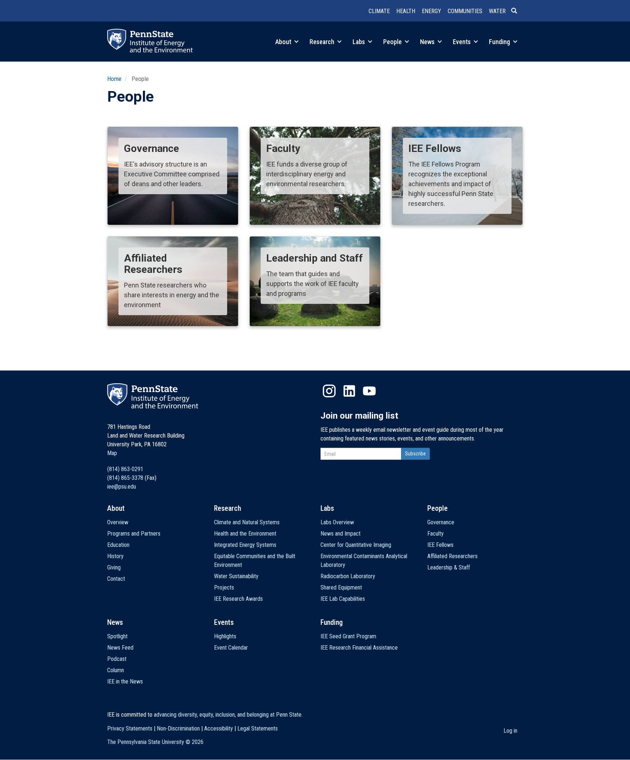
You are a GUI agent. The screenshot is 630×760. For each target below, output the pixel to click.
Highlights (225, 636)
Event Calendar (231, 647)
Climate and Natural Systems (247, 522)
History (115, 556)
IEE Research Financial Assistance (359, 647)
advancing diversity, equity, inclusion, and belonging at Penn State (228, 714)
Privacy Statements (129, 728)
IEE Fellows (440, 544)
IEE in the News (125, 681)
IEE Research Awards (238, 598)
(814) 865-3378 (125, 477)
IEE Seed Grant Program (348, 636)
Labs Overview (337, 522)
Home (114, 78)
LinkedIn (349, 391)
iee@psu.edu (121, 486)
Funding (500, 42)
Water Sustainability (236, 576)
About (284, 42)
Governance (440, 522)
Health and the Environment (245, 533)
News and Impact (340, 533)
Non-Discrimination (178, 728)
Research (323, 42)
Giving (114, 567)
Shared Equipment (341, 587)
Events (462, 42)
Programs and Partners (133, 533)
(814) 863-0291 (125, 469)
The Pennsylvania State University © (155, 742)
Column (115, 670)
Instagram (329, 391)
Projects (224, 587)
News (428, 42)
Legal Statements (257, 728)
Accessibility (218, 728)
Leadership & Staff (448, 567)
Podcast (117, 658)
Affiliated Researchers (452, 556)
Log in (510, 730)
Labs (359, 42)
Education (118, 544)
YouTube (369, 391)
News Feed (120, 647)
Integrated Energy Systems (245, 544)
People (393, 42)
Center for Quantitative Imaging (355, 544)
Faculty (435, 533)
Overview (117, 522)
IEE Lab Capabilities (342, 598)
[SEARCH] (517, 11)
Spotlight (117, 636)
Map (112, 453)
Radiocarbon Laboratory (347, 576)
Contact (116, 578)
